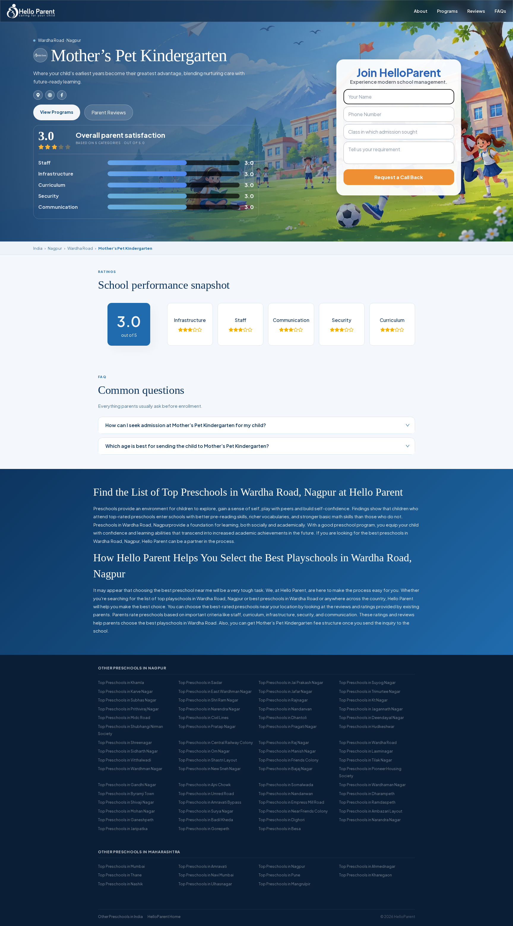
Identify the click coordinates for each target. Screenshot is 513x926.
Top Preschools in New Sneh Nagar (209, 768)
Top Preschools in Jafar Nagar (285, 691)
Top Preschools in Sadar (200, 682)
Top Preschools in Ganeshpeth (125, 819)
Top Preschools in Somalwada (286, 784)
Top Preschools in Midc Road (124, 717)
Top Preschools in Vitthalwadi (124, 760)
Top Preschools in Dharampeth (367, 793)
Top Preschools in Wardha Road (368, 742)
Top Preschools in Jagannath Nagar (371, 709)
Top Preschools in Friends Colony (289, 760)
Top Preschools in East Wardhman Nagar (214, 691)
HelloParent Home (164, 916)
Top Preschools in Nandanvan (285, 709)
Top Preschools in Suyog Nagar (367, 682)
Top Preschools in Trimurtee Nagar (369, 691)
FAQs (500, 11)
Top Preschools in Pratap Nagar (206, 726)
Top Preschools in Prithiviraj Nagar (128, 709)
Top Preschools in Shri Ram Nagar (208, 700)
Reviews (476, 11)
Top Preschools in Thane (120, 875)
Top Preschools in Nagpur (282, 866)
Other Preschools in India (120, 916)
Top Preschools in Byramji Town (126, 793)
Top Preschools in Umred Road (206, 793)
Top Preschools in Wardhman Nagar (130, 768)
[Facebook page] (61, 95)
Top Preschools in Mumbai (121, 866)
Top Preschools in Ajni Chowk (204, 784)
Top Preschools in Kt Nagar (363, 700)
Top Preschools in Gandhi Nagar (127, 784)
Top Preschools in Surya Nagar (205, 811)
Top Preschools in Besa (280, 828)
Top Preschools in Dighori (282, 819)
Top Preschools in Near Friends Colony (293, 811)
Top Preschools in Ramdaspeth (367, 802)
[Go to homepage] (31, 11)
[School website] (50, 95)
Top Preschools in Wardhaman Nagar (372, 784)
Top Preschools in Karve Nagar (125, 691)
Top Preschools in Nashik (120, 883)
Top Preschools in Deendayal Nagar (371, 717)
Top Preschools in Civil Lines (203, 717)
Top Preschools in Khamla (121, 682)
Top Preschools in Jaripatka (123, 828)
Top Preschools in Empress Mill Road (291, 802)
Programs (447, 11)
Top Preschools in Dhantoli (283, 717)
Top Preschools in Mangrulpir (284, 883)
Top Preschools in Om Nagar (203, 751)
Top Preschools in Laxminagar (366, 751)
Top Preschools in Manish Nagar (287, 751)
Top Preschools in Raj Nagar (284, 742)
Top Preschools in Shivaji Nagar (126, 802)
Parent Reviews (108, 112)
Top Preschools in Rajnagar (283, 700)
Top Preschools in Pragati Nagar (287, 726)
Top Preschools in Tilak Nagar (365, 760)
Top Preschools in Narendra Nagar (209, 709)
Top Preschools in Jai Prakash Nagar (291, 682)
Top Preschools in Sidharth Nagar (128, 751)
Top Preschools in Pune (279, 875)
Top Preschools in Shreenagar (125, 742)
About (421, 11)
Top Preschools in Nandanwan (286, 793)
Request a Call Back (398, 177)
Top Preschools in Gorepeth (203, 828)
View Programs (56, 112)
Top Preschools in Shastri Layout (207, 760)
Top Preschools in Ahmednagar (367, 866)
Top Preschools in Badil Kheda (205, 819)
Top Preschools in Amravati (202, 866)
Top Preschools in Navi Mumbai (206, 875)
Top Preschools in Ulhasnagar (205, 883)
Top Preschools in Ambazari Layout (370, 811)
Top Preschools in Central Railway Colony (215, 742)
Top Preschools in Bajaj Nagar (285, 768)
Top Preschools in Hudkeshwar (366, 726)
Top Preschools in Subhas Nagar (127, 700)
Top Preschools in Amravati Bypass (209, 802)
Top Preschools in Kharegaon (365, 875)
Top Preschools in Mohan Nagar (126, 811)
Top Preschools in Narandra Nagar (369, 819)
